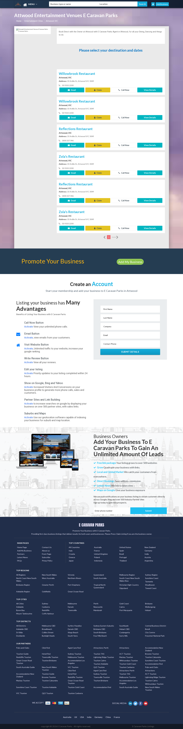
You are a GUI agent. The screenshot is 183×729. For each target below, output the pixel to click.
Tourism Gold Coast (127, 664)
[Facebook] (140, 703)
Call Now (125, 90)
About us (46, 550)
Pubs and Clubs (22, 648)
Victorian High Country (129, 585)
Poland (97, 557)
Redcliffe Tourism (23, 657)
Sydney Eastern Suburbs (104, 626)
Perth (96, 603)
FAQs (19, 561)
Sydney (45, 603)
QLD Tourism (99, 667)
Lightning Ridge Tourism (104, 657)
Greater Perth (48, 585)
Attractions (124, 648)
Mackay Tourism (126, 657)
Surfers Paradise (75, 626)
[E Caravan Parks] (29, 5)
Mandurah (98, 610)
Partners (21, 554)
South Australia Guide (25, 667)
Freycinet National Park (155, 636)
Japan (71, 561)
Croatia (72, 554)
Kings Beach (73, 632)
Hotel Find (46, 654)
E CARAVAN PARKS (91, 525)
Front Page (46, 554)
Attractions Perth (101, 648)
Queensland (99, 575)
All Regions (21, 575)
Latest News (22, 557)
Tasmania (149, 581)
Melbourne (72, 603)
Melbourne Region (127, 575)
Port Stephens (74, 585)
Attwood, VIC (52, 21)
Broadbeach (47, 629)
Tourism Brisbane (49, 660)
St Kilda (19, 632)
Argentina (149, 561)
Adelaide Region (23, 591)
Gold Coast (124, 603)
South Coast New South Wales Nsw (129, 579)
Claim (99, 90)
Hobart (148, 610)
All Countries (74, 547)
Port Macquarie (125, 610)
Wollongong (150, 607)
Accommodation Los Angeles (76, 661)
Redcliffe (45, 610)
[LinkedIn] (130, 703)
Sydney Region (151, 575)
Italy (70, 550)
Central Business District (155, 626)
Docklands (20, 636)
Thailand (123, 561)
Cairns (122, 607)
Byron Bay (20, 610)
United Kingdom (101, 554)
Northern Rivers (74, 578)
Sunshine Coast (151, 578)
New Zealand (150, 547)
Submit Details (130, 351)
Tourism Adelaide (101, 664)
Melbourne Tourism (76, 657)
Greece (72, 557)
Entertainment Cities (33, 21)
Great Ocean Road (75, 591)
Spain (121, 550)
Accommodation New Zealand (154, 649)
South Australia (100, 578)
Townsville (72, 610)
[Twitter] (135, 703)
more (114, 237)
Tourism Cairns (100, 660)
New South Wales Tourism (49, 668)
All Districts (21, 626)
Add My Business (130, 262)
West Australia (48, 578)
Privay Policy (47, 561)
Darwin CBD (73, 629)
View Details (150, 90)
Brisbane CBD (99, 629)
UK (75, 717)
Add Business (162, 4)
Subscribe (46, 557)
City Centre (150, 632)
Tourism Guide (22, 654)
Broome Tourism (152, 654)
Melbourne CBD (48, 626)
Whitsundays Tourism (128, 660)
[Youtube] (145, 703)
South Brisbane (100, 632)
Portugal (123, 557)
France (97, 550)
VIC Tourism (73, 667)
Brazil (121, 554)
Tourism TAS (99, 654)
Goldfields (46, 591)
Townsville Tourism (50, 657)
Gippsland (123, 588)
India (147, 554)
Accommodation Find (154, 664)
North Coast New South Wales (26, 579)
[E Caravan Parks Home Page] (153, 4)
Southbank (123, 626)
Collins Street (47, 632)
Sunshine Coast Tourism (155, 660)
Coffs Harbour (48, 613)
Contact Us (47, 547)
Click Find (46, 648)
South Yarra (73, 636)
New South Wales (49, 575)
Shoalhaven (150, 585)
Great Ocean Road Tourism (24, 661)
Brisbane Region (23, 585)
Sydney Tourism (74, 654)
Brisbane (148, 603)
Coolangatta (124, 632)
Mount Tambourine (24, 613)
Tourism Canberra (126, 667)
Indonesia (98, 561)
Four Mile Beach (100, 636)
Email (73, 90)
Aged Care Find (74, 648)
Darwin (71, 607)
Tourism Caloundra (153, 657)
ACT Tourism (125, 654)
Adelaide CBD (22, 629)
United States (125, 547)
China (108, 717)
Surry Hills (123, 636)
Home (18, 21)
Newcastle (98, 607)
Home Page (22, 547)
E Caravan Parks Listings (143, 726)
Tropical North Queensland (100, 586)
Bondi (147, 629)
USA (82, 717)
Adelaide (20, 607)
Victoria (71, 575)
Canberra (46, 607)
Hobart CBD (124, 629)
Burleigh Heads (48, 636)
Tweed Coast (150, 588)
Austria (148, 557)
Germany (148, 550)
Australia (98, 547)
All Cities (20, 603)
